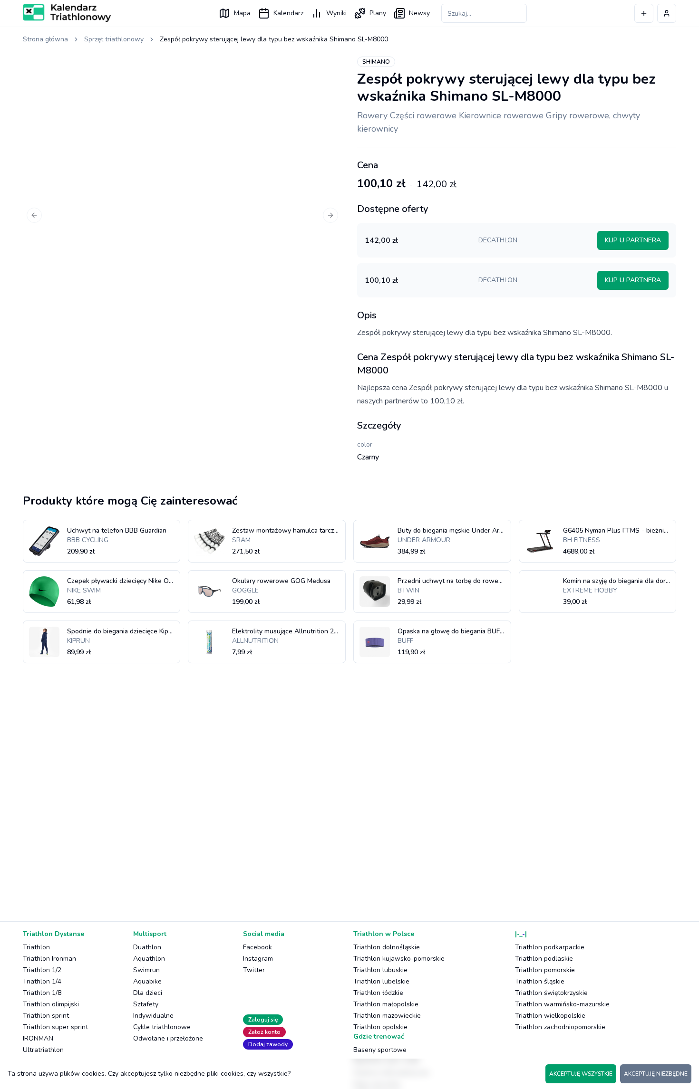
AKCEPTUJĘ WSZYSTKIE (580, 1074)
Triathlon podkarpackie (549, 947)
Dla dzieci (147, 992)
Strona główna (45, 39)
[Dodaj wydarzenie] (643, 13)
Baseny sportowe (380, 1049)
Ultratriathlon (43, 1049)
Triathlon (36, 947)
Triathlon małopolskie (385, 1004)
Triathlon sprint (46, 1015)
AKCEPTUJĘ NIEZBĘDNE (656, 1074)
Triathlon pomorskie (545, 969)
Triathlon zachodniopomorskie (560, 1027)
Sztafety (145, 1004)
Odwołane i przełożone (168, 1038)
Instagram (258, 958)
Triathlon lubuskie (380, 969)
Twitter (254, 969)
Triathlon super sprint (55, 1027)
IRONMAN (38, 1038)
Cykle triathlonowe (162, 1027)
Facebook (257, 947)
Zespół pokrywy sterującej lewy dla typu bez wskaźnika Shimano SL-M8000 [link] (274, 39)
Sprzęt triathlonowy (114, 39)
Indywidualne (153, 1015)
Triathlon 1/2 (42, 969)
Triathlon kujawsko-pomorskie (399, 958)
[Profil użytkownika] (666, 13)
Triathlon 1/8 (42, 992)
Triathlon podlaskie (544, 958)
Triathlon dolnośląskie (386, 947)
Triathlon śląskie (539, 981)
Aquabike (147, 981)
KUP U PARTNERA (633, 240)
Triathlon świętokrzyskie (551, 992)
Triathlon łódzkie (378, 992)
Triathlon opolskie (380, 1027)
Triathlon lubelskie (381, 981)
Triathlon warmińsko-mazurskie (562, 1004)
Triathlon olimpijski (51, 1004)
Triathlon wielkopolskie (550, 1015)
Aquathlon (149, 958)
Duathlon (147, 947)
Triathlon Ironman (49, 958)
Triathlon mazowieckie (387, 1015)
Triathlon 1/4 (42, 981)
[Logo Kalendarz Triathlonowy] (67, 13)
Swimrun (146, 969)
